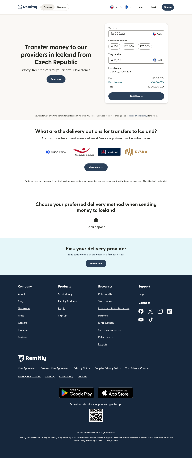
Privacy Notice (82, 368)
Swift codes (105, 301)
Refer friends (105, 337)
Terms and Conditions (137, 116)
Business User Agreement (55, 368)
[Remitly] (27, 7)
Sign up (168, 7)
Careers (22, 323)
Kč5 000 (145, 46)
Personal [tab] (47, 7)
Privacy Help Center (29, 376)
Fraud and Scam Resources (113, 308)
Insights (102, 344)
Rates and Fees (106, 294)
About (21, 294)
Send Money (65, 294)
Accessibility (66, 376)
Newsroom (24, 308)
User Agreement (27, 368)
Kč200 (114, 46)
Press (21, 316)
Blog (20, 301)
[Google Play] (76, 393)
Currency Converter (109, 330)
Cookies (82, 376)
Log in (154, 7)
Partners (103, 316)
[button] (113, 7)
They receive (114, 54)
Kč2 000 (129, 46)
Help (140, 7)
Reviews (22, 337)
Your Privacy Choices (137, 368)
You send (113, 28)
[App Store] (115, 393)
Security (50, 376)
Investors (23, 330)
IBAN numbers (106, 323)
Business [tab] (61, 7)
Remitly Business (67, 301)
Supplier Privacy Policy (108, 368)
